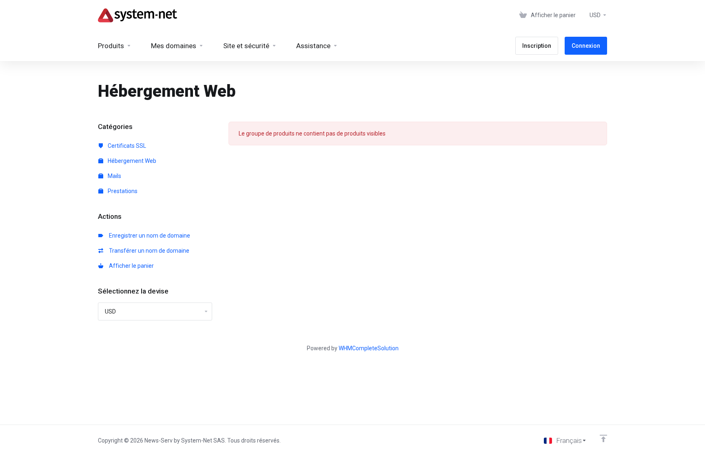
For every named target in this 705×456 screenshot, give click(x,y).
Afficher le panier (130, 265)
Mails (113, 176)
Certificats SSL (126, 145)
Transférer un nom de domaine (147, 250)
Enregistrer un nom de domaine (148, 235)
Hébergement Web (131, 161)
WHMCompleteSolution (369, 348)
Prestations (121, 191)
